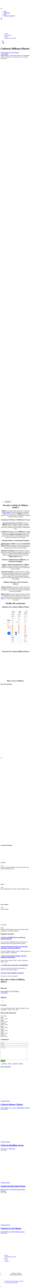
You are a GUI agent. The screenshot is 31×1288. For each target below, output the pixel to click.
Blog (5, 14)
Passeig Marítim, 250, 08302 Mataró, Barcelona (13, 1231)
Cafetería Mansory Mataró (12, 1104)
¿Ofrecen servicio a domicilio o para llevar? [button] (12, 973)
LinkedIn (15, 1063)
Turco (6, 1259)
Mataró (2, 598)
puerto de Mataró (6, 512)
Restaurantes (7, 13)
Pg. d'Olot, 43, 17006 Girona (8, 1148)
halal (20, 556)
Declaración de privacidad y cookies (14, 1281)
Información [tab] (7, 501)
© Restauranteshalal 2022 (11, 1282)
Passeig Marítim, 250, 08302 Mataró (10, 52)
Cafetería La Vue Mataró (11, 1228)
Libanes (7, 1261)
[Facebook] (4, 1243)
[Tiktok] (21, 1243)
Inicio (5, 11)
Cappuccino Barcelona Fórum (13, 1186)
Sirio (6, 1258)
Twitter (10, 1063)
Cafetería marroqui (5, 1101)
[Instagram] (8, 1243)
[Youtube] (17, 1243)
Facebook (4, 1063)
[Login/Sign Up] (2, 41)
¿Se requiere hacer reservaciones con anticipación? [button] (14, 965)
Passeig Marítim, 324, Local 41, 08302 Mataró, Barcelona (15, 1108)
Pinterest (21, 1063)
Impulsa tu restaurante (9, 15)
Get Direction (4, 54)
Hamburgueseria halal (10, 1256)
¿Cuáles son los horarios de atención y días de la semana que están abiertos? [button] (13, 956)
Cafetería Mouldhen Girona (12, 1145)
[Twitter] (12, 1243)
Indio (6, 1255)
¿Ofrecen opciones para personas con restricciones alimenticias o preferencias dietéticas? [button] (14, 947)
